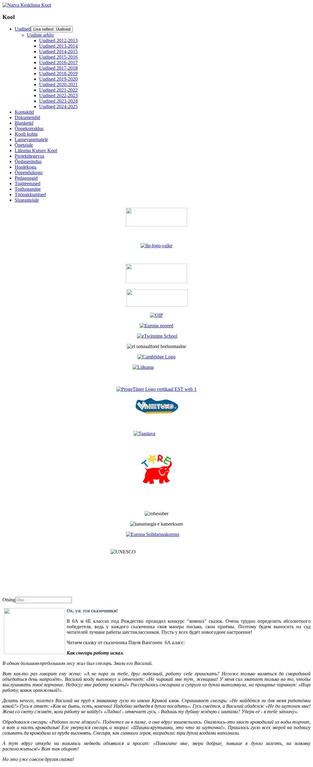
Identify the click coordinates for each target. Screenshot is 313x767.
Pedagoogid (26, 178)
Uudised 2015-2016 (58, 57)
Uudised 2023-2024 (58, 101)
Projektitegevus (29, 156)
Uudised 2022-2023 (58, 95)
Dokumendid (27, 117)
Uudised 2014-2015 (58, 51)
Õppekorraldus (29, 128)
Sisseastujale (27, 200)
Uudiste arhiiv (40, 35)
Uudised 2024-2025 (58, 106)
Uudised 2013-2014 (58, 46)
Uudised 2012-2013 (58, 40)
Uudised (23, 28)
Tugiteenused (27, 183)
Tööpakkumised (30, 194)
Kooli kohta (26, 134)
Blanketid (24, 123)
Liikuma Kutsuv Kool (36, 150)
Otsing (8, 599)
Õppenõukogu (28, 172)
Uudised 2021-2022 (58, 90)
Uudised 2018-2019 (58, 73)
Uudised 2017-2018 (58, 68)
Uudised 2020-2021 (58, 84)
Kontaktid (24, 112)
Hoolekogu (25, 167)
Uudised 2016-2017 (58, 62)
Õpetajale (24, 145)
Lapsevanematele (31, 139)
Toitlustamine (28, 189)
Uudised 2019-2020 (58, 79)
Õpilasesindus (28, 161)
